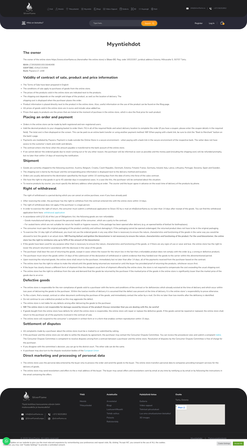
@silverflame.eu (59, 418)
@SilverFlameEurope (35, 418)
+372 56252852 (220, 8)
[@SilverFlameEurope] (23, 419)
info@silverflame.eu (198, 8)
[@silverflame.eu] (49, 419)
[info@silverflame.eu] (187, 8)
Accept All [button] (238, 443)
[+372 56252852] (211, 8)
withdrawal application (54, 212)
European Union (91, 350)
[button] (6, 441)
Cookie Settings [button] (224, 443)
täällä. (218, 335)
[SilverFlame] (29, 7)
